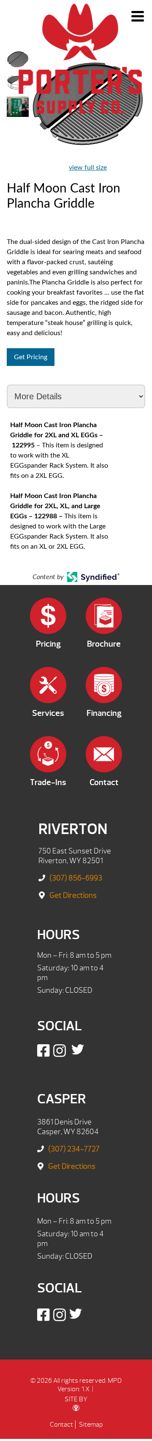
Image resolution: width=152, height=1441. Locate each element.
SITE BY (76, 1399)
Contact (61, 1424)
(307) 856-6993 (75, 878)
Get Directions (73, 895)
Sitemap (91, 1424)
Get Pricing (30, 357)
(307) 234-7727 (74, 1149)
